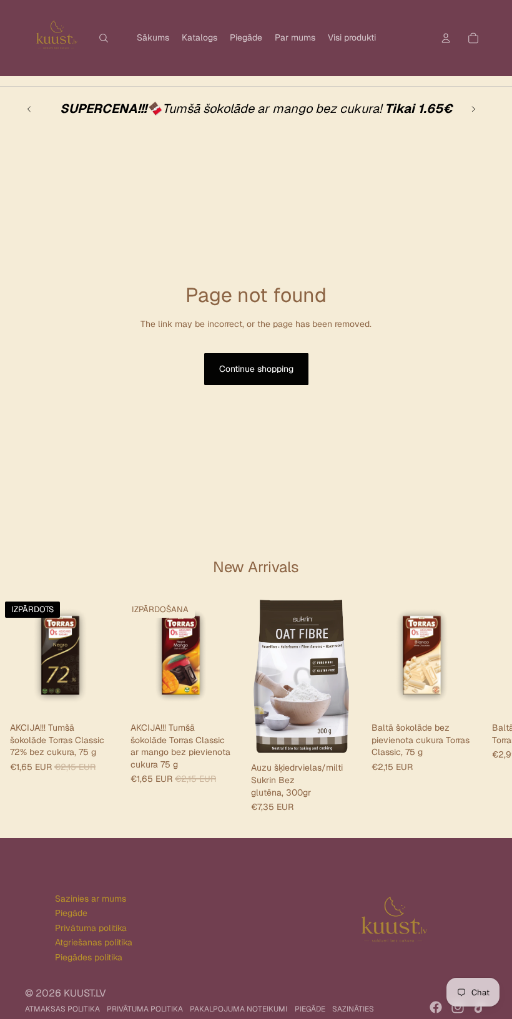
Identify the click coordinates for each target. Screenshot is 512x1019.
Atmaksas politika (62, 1009)
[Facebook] (435, 1007)
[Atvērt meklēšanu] (103, 38)
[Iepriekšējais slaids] (29, 108)
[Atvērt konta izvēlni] (446, 38)
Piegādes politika (88, 957)
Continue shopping (256, 368)
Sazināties (353, 1009)
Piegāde (71, 913)
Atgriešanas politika (93, 942)
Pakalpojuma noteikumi (238, 1009)
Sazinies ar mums (90, 898)
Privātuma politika (91, 928)
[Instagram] (457, 1007)
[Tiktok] (479, 1007)
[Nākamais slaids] (473, 108)
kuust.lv (85, 993)
